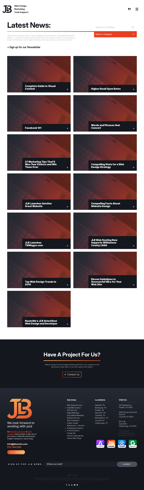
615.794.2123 (14, 447)
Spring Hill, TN (100, 413)
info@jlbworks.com (17, 444)
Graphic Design (72, 423)
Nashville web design (17, 432)
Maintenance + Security (75, 425)
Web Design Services (74, 405)
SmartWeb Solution (74, 408)
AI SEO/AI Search (73, 431)
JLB (67, 479)
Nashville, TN (100, 405)
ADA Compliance (73, 420)
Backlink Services (73, 418)
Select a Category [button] (103, 34)
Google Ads (71, 433)
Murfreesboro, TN (101, 418)
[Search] (133, 27)
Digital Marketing (73, 413)
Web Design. (20, 6)
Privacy (75, 475)
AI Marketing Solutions (75, 428)
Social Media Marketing (75, 415)
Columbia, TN (100, 415)
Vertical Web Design (74, 438)
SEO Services (72, 410)
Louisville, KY (100, 420)
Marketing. (19, 9)
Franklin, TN (99, 410)
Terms (69, 475)
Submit (127, 464)
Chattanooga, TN (101, 423)
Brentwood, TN (100, 408)
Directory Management (75, 436)
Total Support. (21, 12)
